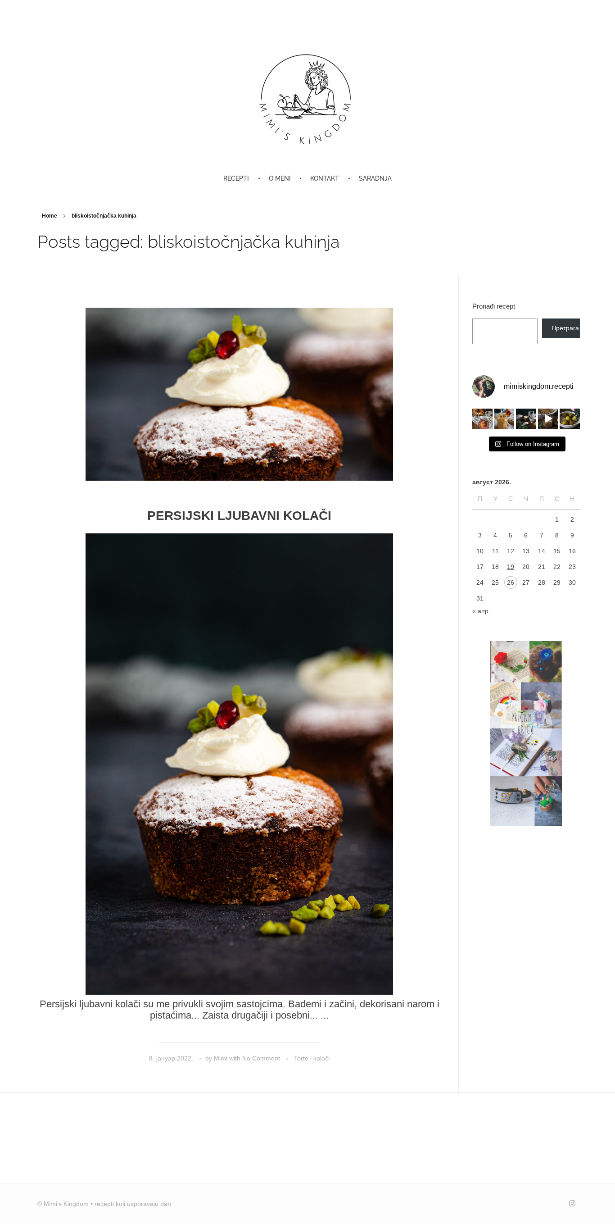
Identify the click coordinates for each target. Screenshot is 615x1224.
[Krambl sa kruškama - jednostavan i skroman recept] (548, 419)
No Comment (261, 1058)
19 (510, 566)
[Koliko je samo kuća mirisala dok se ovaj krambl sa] (526, 419)
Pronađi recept (493, 306)
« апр (480, 610)
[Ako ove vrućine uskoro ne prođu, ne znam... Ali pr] (504, 419)
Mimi (221, 1058)
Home (49, 216)
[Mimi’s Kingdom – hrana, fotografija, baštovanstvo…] (307, 98)
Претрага (565, 328)
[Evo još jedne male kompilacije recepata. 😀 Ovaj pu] (482, 419)
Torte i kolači (312, 1058)
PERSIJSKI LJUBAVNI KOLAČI (239, 516)
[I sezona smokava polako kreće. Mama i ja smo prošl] (570, 419)
